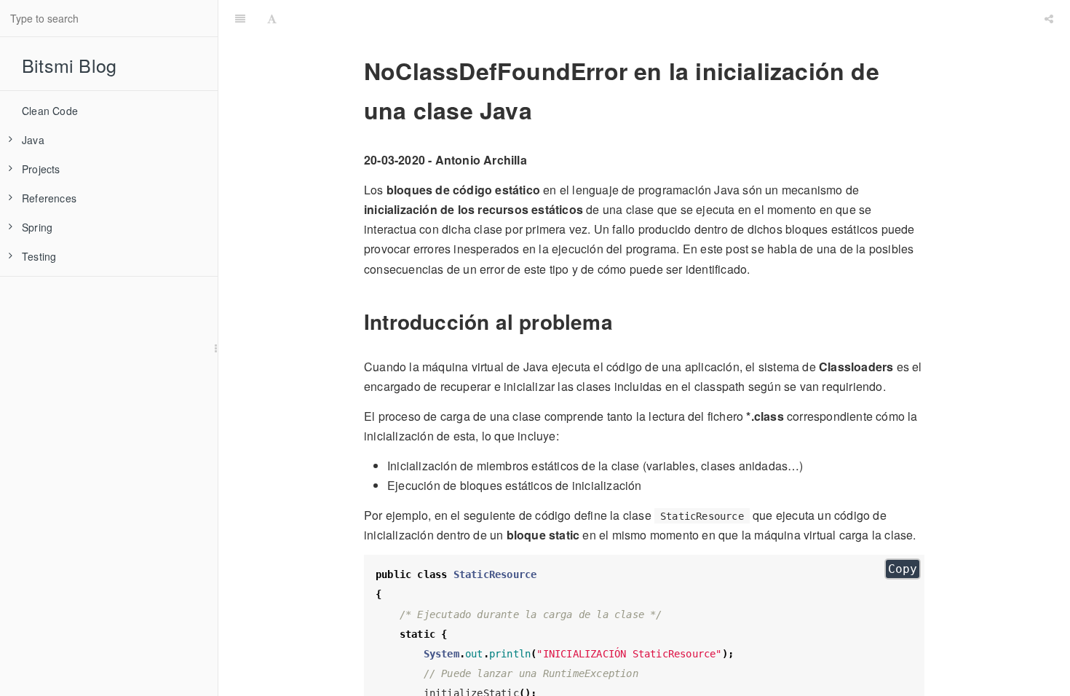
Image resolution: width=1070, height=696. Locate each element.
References (49, 198)
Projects (41, 169)
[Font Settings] (272, 18)
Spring (37, 227)
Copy (902, 569)
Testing (39, 256)
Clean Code (50, 110)
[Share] (1049, 18)
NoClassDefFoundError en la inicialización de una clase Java (660, 17)
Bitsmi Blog (69, 65)
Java (33, 140)
